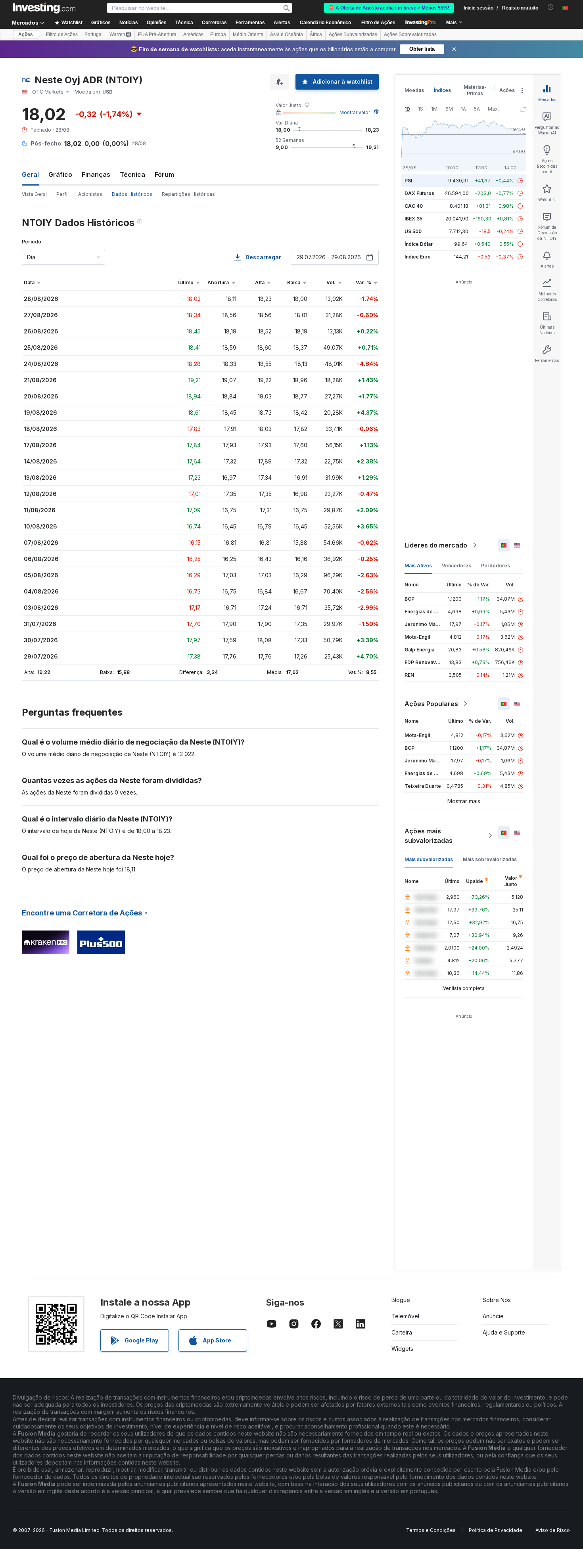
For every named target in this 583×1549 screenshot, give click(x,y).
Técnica (132, 174)
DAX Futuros (419, 193)
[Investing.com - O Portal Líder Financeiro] (44, 7)
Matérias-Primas (475, 90)
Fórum (164, 174)
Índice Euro (418, 257)
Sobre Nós (497, 1299)
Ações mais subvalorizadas (429, 835)
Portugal (93, 34)
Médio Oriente (248, 34)
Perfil (62, 194)
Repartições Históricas (188, 194)
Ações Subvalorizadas (353, 34)
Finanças (96, 174)
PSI (408, 181)
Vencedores (456, 566)
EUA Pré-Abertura (157, 34)
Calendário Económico (325, 22)
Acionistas (90, 194)
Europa (218, 34)
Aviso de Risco (552, 1530)
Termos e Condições (431, 1530)
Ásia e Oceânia (286, 34)
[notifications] (550, 7)
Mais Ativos (418, 566)
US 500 (413, 231)
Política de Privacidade (495, 1530)
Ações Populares (431, 704)
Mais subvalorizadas (429, 859)
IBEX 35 (413, 219)
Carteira (401, 1332)
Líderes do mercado (436, 545)
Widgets (402, 1348)
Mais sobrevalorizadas (490, 859)
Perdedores (495, 566)
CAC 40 (414, 206)
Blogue (400, 1299)
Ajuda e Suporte (504, 1332)
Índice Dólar (419, 244)
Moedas (414, 90)
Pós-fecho (46, 143)
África (316, 34)
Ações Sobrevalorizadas (410, 34)
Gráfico (60, 174)
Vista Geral (34, 194)
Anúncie (493, 1316)
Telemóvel (405, 1316)
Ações (25, 34)
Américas (193, 34)
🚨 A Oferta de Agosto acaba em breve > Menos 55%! (388, 8)
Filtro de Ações (378, 22)
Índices (442, 90)
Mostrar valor (354, 112)
